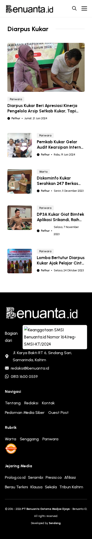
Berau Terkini (16, 487)
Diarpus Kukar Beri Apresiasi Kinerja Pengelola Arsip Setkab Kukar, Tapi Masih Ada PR (42, 111)
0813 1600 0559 (24, 376)
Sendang (55, 523)
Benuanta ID (79, 509)
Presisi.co (54, 477)
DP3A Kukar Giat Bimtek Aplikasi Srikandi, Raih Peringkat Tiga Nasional (60, 220)
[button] (74, 8)
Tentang (13, 403)
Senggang (29, 439)
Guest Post (58, 412)
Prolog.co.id (15, 477)
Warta (43, 171)
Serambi (35, 477)
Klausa (36, 487)
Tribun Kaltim (71, 487)
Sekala (51, 487)
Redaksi (31, 403)
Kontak (48, 403)
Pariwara (16, 99)
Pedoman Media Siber (25, 412)
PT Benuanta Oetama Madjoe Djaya (46, 509)
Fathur (16, 118)
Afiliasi (70, 477)
